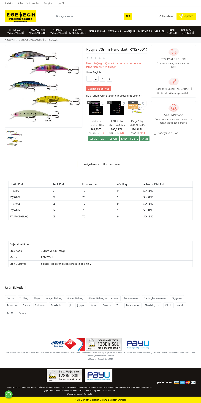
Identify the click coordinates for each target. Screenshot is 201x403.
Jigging (81, 305)
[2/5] (90, 57)
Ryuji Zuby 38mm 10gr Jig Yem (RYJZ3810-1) (137, 123)
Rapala (23, 312)
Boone (10, 298)
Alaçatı (37, 298)
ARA (128, 16)
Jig (70, 305)
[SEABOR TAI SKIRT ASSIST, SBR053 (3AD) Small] (116, 108)
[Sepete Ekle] (93, 138)
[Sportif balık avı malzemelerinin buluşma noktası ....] (29, 16)
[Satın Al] (104, 138)
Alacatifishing (75, 298)
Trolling (23, 298)
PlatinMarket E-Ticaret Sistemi (91, 399)
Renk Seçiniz (93, 72)
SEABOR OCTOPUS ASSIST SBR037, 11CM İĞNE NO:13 (96, 123)
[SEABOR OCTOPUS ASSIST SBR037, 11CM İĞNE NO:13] (96, 108)
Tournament (131, 298)
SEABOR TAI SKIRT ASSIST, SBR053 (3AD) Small (117, 123)
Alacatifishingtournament (103, 298)
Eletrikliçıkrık (152, 305)
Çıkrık (168, 305)
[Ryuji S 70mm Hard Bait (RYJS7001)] (43, 86)
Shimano (40, 305)
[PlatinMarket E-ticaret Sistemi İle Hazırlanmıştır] (164, 382)
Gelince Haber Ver (98, 88)
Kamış (94, 305)
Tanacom (12, 305)
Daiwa (26, 305)
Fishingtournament (155, 298)
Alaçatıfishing (54, 298)
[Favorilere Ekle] (103, 103)
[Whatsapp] (9, 394)
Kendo (181, 305)
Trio (119, 305)
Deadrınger (133, 305)
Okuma (107, 305)
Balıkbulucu (57, 305)
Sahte (10, 312)
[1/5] (88, 57)
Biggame (177, 298)
